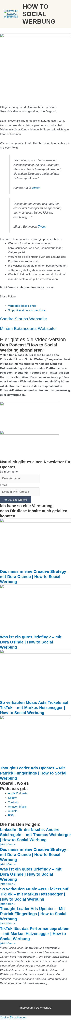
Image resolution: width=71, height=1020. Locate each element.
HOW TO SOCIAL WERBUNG (39, 14)
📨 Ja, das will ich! (15, 499)
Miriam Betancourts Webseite (28, 328)
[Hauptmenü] (63, 14)
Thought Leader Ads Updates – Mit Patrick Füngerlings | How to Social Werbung (33, 773)
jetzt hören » (8, 844)
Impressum (27, 1007)
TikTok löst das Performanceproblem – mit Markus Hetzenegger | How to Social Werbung (34, 933)
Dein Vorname (9, 471)
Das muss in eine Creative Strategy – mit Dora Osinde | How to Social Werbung (34, 576)
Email (3, 485)
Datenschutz (43, 1007)
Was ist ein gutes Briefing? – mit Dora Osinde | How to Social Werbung (31, 642)
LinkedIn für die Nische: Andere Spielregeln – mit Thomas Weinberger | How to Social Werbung (35, 834)
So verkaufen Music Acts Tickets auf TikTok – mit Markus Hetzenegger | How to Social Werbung (34, 707)
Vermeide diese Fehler (22, 305)
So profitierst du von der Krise (26, 310)
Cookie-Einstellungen (13, 1017)
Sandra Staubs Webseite (23, 319)
